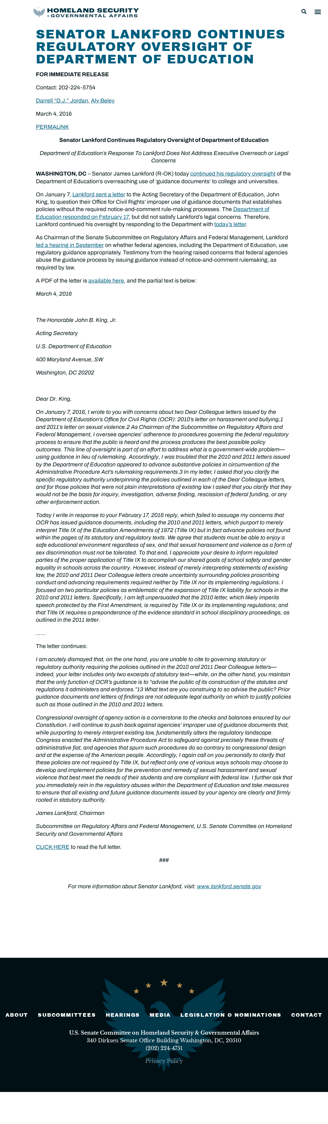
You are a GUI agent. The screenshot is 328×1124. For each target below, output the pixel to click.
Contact (307, 1015)
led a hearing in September (70, 245)
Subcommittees (67, 1015)
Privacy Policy (164, 1061)
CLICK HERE (53, 847)
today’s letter (230, 224)
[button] (304, 11)
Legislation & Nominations (231, 1015)
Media (160, 1015)
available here (106, 281)
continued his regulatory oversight (232, 174)
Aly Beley (103, 101)
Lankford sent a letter (98, 195)
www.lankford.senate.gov (229, 886)
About (16, 1015)
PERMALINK (52, 127)
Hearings (123, 1015)
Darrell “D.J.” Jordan (62, 101)
